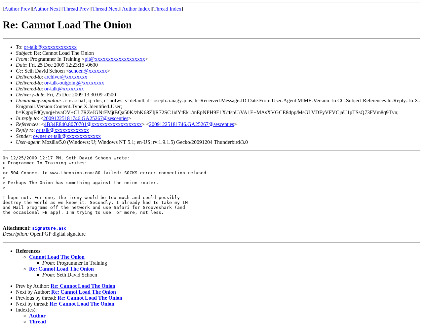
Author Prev (17, 9)
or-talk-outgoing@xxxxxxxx (74, 82)
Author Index (136, 9)
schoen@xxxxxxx (88, 71)
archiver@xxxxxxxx (65, 77)
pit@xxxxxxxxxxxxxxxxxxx (115, 59)
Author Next (46, 9)
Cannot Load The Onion (57, 257)
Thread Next (105, 9)
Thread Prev (76, 9)
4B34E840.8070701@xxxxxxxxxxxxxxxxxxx (93, 124)
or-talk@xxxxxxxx (64, 88)
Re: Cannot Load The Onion (61, 269)
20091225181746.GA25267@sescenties (85, 118)
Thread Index (167, 9)
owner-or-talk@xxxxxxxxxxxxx (67, 136)
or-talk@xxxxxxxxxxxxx (50, 47)
